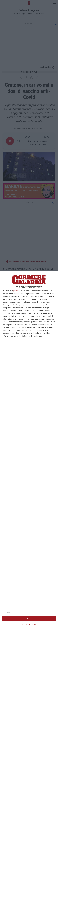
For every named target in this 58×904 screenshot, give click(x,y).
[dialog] (29, 587)
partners (16, 291)
